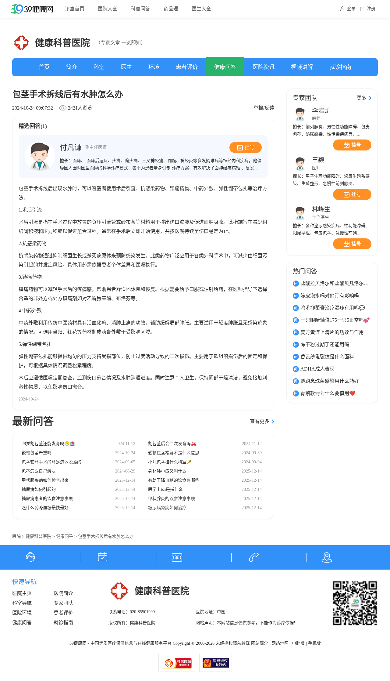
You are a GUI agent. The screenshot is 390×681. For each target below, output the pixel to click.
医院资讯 (264, 67)
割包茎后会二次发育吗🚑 (172, 443)
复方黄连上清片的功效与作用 (332, 332)
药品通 (171, 8)
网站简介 (259, 643)
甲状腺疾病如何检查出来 (45, 480)
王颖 (318, 160)
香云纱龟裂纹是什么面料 (327, 356)
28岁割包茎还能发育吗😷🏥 (48, 443)
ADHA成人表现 (317, 368)
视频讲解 (302, 67)
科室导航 (22, 603)
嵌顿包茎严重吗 (36, 453)
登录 (351, 8)
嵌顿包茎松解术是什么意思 (173, 453)
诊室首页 (74, 8)
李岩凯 (321, 110)
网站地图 (280, 643)
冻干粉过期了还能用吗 (324, 344)
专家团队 (63, 603)
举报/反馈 (264, 107)
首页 (44, 67)
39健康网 (78, 643)
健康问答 (225, 67)
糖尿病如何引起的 (39, 489)
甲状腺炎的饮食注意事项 (171, 498)
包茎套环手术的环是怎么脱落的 (51, 462)
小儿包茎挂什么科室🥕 (170, 462)
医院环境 (22, 612)
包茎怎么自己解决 (39, 471)
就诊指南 (340, 67)
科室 (99, 67)
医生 (126, 67)
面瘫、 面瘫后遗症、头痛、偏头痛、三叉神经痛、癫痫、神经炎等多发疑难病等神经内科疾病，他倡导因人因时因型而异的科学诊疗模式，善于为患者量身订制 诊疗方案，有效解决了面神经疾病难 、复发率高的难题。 (160, 168)
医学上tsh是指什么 (165, 489)
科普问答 (140, 8)
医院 (16, 536)
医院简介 (63, 593)
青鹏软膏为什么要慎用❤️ (327, 393)
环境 (153, 67)
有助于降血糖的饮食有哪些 (173, 480)
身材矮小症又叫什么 (167, 471)
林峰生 (321, 209)
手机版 (314, 643)
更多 (362, 97)
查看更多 (259, 421)
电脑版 (298, 643)
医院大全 (107, 8)
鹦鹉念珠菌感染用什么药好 (329, 381)
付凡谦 (83, 147)
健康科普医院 (38, 536)
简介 (71, 67)
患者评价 (187, 67)
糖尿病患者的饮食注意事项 (47, 498)
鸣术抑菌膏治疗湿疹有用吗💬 (332, 307)
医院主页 (22, 593)
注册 (371, 8)
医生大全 (201, 8)
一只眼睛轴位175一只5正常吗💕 (335, 320)
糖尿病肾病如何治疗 (167, 507)
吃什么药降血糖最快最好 (45, 507)
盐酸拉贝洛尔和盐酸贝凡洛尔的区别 (339, 283)
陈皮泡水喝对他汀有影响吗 (329, 295)
